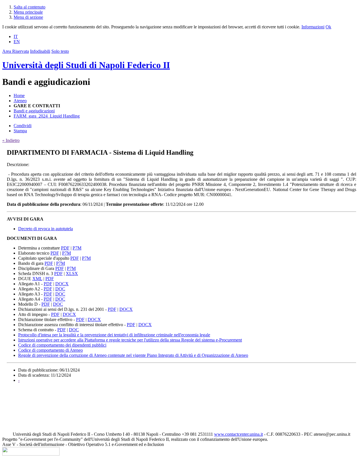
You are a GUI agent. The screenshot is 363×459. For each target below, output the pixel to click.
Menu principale (28, 12)
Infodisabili (40, 51)
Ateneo (20, 100)
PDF (65, 248)
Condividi (22, 125)
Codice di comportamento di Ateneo (50, 350)
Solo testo (60, 51)
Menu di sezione (28, 17)
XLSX (72, 273)
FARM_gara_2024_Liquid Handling (47, 116)
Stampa (20, 130)
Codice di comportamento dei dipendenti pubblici (62, 345)
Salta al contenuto (29, 7)
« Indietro (11, 140)
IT (16, 36)
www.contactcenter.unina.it (238, 434)
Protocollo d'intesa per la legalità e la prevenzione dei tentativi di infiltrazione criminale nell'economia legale (114, 334)
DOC (60, 288)
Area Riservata (15, 51)
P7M (77, 248)
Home (19, 95)
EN (17, 41)
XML (37, 278)
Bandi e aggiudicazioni (34, 110)
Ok (328, 26)
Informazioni (312, 26)
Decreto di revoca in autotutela (45, 228)
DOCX (62, 283)
